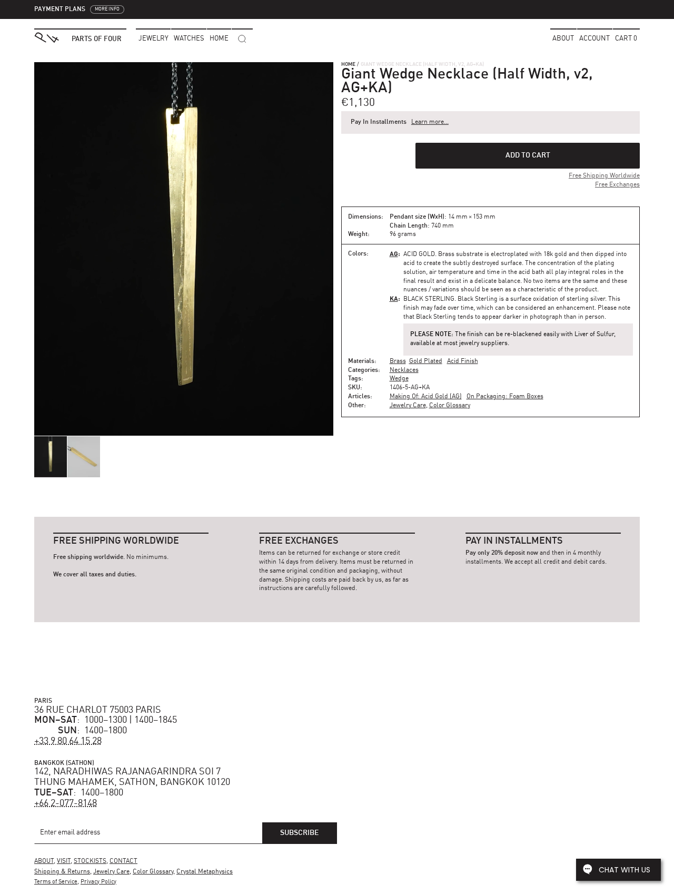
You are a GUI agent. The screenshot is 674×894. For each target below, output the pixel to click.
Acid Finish (462, 361)
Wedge (399, 379)
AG (394, 254)
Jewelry (153, 38)
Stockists (90, 861)
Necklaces (404, 370)
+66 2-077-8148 (65, 803)
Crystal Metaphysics (204, 872)
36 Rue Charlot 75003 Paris (97, 710)
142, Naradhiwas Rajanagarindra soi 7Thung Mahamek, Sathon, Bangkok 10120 (132, 777)
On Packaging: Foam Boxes (505, 397)
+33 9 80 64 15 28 (68, 741)
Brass (398, 361)
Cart (626, 38)
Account (594, 38)
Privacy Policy (98, 882)
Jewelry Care (408, 405)
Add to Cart (528, 155)
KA (394, 298)
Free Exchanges (617, 185)
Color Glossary (449, 405)
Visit (64, 861)
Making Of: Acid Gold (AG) (426, 397)
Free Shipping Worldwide (604, 176)
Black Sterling (428, 299)
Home (348, 64)
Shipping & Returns (62, 872)
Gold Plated (425, 361)
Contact (123, 861)
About (563, 38)
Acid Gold (419, 254)
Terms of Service (55, 882)
